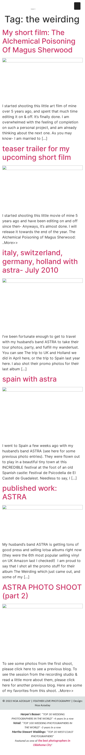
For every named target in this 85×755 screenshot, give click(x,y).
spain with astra (29, 379)
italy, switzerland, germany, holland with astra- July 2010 (40, 261)
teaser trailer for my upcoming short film (36, 153)
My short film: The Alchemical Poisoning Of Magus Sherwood (38, 41)
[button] (77, 6)
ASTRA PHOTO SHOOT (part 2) (42, 591)
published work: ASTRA (29, 492)
